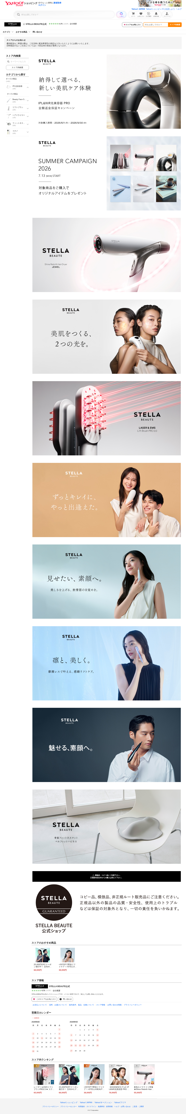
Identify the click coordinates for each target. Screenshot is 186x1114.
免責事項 (101, 1106)
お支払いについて (40, 1005)
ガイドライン (91, 1106)
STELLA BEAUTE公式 (59, 986)
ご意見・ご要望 (138, 1106)
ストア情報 (100, 1005)
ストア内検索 (175, 25)
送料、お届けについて (58, 1005)
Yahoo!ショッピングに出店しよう (160, 9)
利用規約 (81, 1106)
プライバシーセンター (68, 1106)
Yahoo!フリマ (120, 1102)
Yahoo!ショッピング (68, 1102)
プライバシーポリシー (133, 1005)
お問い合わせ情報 (114, 1005)
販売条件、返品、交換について (81, 1005)
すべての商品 (12, 94)
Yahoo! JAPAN (138, 9)
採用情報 (109, 1106)
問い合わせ (37, 32)
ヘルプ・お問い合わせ (122, 1106)
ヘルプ (179, 9)
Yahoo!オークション (103, 1102)
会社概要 (73, 24)
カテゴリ (6, 32)
